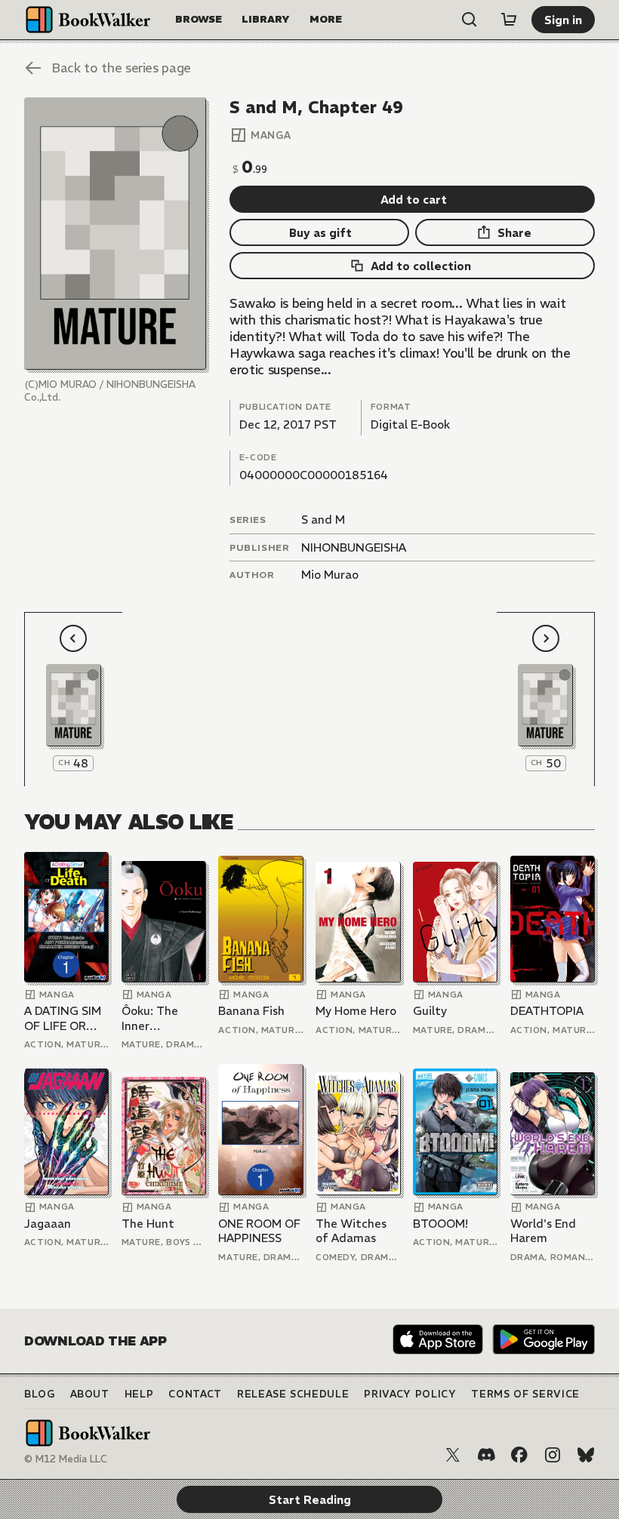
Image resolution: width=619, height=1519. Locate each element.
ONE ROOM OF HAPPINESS (259, 1231)
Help (139, 1394)
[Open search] (469, 19)
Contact (195, 1394)
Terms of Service (525, 1394)
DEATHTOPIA (547, 1011)
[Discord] (486, 1455)
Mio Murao (330, 574)
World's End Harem (543, 1231)
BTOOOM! (440, 1223)
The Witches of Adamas (351, 1231)
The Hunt (148, 1223)
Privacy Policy (410, 1394)
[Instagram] (553, 1455)
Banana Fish (251, 1011)
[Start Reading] (115, 233)
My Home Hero (356, 1011)
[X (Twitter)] (453, 1455)
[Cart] (508, 19)
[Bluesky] (586, 1455)
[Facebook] (519, 1455)
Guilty (430, 1011)
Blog (39, 1394)
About (89, 1394)
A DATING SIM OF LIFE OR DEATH (62, 1018)
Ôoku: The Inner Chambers (150, 1018)
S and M (323, 519)
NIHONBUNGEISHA (353, 547)
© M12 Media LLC (65, 1459)
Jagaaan (47, 1223)
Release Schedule (293, 1394)
